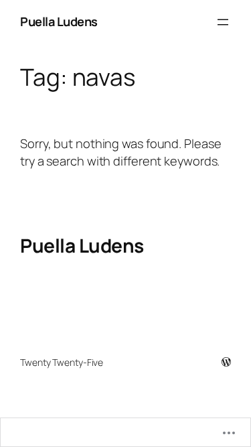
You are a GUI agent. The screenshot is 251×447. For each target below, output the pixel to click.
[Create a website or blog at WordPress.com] (226, 362)
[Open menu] (223, 22)
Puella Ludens (59, 21)
